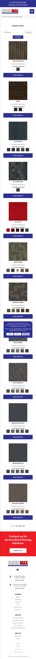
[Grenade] (13, 350)
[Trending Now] (13, 431)
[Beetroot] (17, 230)
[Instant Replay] (22, 431)
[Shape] (8, 350)
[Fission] (22, 350)
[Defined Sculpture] (13, 310)
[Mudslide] (18, 50)
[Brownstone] (18, 149)
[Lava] (17, 350)
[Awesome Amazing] (22, 270)
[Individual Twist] (18, 310)
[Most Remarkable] (13, 270)
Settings (25, 334)
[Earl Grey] (23, 149)
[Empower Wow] (22, 511)
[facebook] (18, 570)
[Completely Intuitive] (17, 511)
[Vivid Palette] (27, 270)
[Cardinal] (18, 211)
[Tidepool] (18, 130)
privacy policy (17, 328)
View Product (18, 75)
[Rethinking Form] (23, 310)
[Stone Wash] (27, 230)
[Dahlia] (13, 230)
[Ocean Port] (13, 149)
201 (24, 526)
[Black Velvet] (20, 109)
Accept (10, 334)
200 (20, 526)
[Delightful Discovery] (18, 251)
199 (17, 526)
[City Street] (27, 149)
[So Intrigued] (18, 492)
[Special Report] (17, 431)
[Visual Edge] (18, 291)
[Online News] (18, 412)
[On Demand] (27, 431)
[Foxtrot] (18, 171)
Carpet (12, 16)
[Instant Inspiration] (27, 511)
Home (4, 16)
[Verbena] (22, 230)
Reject (17, 334)
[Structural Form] (27, 310)
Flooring (8, 16)
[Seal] (27, 350)
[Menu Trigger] (32, 11)
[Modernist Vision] (17, 270)
